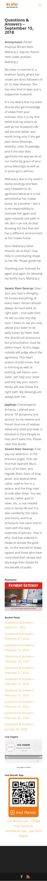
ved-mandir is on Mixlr (24, 767)
